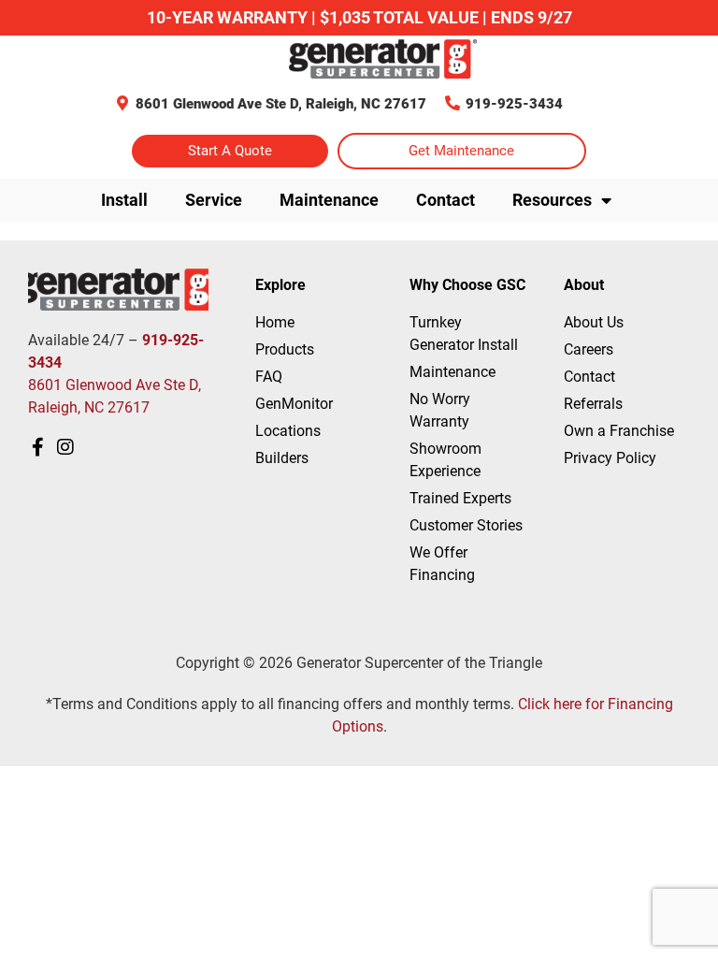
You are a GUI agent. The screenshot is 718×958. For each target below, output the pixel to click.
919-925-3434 (514, 103)
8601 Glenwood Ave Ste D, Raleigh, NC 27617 (281, 103)
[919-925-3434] (452, 102)
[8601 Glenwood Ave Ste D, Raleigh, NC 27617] (122, 102)
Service (213, 200)
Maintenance (329, 200)
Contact (445, 200)
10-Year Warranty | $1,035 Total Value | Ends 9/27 (359, 17)
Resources (552, 200)
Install (124, 200)
